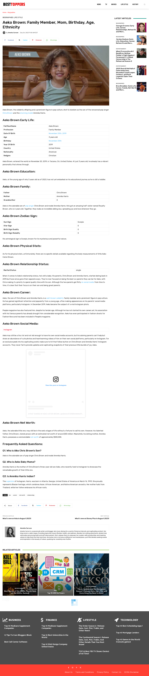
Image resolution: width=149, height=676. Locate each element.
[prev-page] (4, 599)
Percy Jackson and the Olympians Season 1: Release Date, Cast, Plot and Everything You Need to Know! (91, 591)
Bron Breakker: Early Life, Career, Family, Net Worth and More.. (126, 88)
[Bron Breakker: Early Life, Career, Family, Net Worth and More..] (141, 87)
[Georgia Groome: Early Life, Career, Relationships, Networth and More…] (141, 27)
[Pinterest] (76, 668)
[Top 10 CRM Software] (55, 574)
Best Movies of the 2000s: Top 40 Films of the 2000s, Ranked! (20, 592)
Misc (55, 590)
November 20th (55, 141)
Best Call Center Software (15, 642)
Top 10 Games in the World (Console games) (128, 641)
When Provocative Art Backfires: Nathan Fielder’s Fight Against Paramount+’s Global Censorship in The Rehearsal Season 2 (125, 56)
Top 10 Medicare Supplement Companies (17, 627)
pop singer (29, 206)
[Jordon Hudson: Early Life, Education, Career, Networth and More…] (141, 40)
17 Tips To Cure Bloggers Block (18, 635)
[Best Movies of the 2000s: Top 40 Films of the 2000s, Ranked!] (20, 574)
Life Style (18, 17)
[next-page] (7, 599)
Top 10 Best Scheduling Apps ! (129, 626)
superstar (10, 481)
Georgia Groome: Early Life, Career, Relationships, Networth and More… (126, 29)
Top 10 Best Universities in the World (55, 636)
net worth (34, 437)
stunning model (26, 113)
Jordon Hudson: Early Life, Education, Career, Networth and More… (125, 41)
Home (4, 12)
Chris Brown (8, 113)
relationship (30, 495)
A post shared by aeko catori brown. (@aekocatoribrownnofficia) (57, 414)
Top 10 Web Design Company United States (54, 645)
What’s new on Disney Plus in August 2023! (92, 518)
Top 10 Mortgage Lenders (127, 632)
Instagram (8, 330)
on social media (87, 282)
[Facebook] (68, 668)
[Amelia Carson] (4, 32)
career (15, 495)
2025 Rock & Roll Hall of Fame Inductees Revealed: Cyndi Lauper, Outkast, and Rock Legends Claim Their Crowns (125, 73)
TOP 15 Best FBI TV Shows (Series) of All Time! (94, 652)
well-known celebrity (55, 298)
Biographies (11, 12)
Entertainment (20, 588)
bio (10, 495)
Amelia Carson (13, 32)
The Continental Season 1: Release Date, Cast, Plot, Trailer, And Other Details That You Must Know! (94, 641)
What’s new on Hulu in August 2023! (17, 518)
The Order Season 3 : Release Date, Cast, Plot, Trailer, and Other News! (91, 628)
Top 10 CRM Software (55, 593)
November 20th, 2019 (57, 133)
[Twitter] (80, 668)
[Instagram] (72, 668)
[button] (144, 4)
